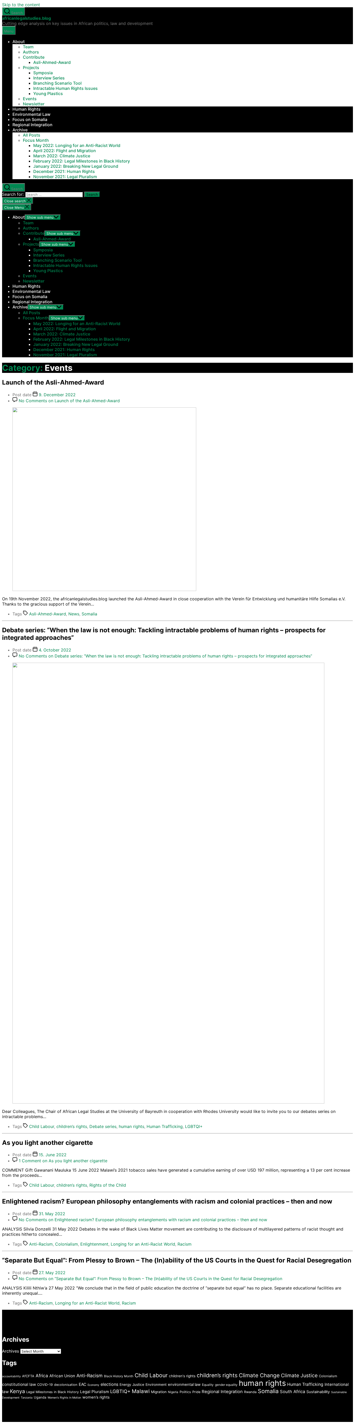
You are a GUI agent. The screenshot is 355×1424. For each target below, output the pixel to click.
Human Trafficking (165, 1126)
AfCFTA (28, 1376)
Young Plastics (48, 93)
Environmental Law (31, 114)
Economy (93, 1385)
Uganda (40, 1397)
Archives (10, 1351)
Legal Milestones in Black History (52, 1392)
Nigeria (173, 1392)
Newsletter (33, 103)
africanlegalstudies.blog (26, 18)
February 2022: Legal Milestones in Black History (81, 161)
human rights (131, 1126)
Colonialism (66, 1244)
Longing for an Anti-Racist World (143, 1244)
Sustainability (318, 1391)
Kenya (17, 1391)
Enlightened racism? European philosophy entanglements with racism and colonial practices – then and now (167, 1201)
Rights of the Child (107, 1185)
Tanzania (26, 1397)
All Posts (31, 135)
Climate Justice (299, 1375)
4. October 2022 (55, 650)
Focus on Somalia (29, 119)
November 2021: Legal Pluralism (65, 176)
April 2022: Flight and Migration (64, 150)
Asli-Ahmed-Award (52, 62)
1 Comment (63, 1160)
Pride (196, 1392)
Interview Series (49, 77)
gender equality (226, 1385)
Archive (20, 129)
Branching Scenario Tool (57, 83)
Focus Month (36, 140)
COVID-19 (45, 1385)
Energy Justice (132, 1384)
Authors (31, 52)
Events (30, 98)
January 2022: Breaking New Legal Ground (75, 166)
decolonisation (65, 1385)
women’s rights (96, 1397)
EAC (82, 1384)
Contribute (33, 57)
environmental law (184, 1384)
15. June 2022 (53, 1154)
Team (28, 46)
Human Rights (26, 109)
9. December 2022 (57, 394)
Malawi (141, 1391)
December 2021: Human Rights (64, 171)
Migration (159, 1392)
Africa (42, 1375)
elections (109, 1384)
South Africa (292, 1391)
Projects (31, 67)
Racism (185, 1244)
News (73, 613)
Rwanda (250, 1392)
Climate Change (259, 1375)
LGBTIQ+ (120, 1391)
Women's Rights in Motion (64, 1397)
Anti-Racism (41, 1244)
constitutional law (19, 1384)
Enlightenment (94, 1244)
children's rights (182, 1376)
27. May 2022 (52, 1272)
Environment (156, 1384)
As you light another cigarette (47, 1142)
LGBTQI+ (194, 1126)
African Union (62, 1375)
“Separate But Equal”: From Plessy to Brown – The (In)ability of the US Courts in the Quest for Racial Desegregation (176, 1260)
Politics (185, 1392)
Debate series (102, 1126)
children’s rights (71, 1126)
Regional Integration (32, 124)
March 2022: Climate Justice (61, 155)
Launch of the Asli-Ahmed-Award (53, 382)
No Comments (69, 400)
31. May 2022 (52, 1213)
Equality (208, 1385)
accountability (11, 1376)
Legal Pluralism (94, 1391)
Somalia (89, 613)
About (18, 41)
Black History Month (118, 1376)
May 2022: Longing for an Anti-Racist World (76, 145)
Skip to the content (21, 4)
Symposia (43, 72)
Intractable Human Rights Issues (65, 88)
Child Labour (41, 1126)
